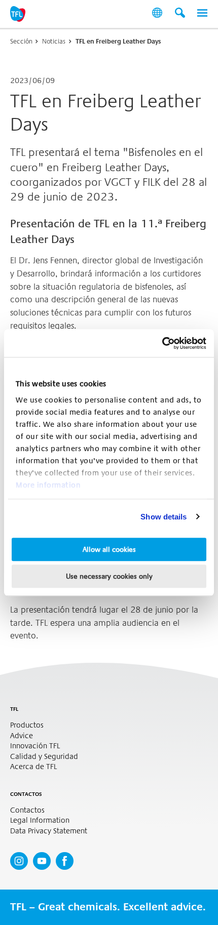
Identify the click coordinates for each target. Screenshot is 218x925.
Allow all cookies (109, 549)
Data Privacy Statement (48, 831)
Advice (21, 736)
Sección (21, 41)
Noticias (53, 41)
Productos (27, 725)
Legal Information (39, 820)
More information (48, 485)
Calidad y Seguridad (44, 756)
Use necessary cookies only (109, 576)
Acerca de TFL (33, 766)
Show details (163, 516)
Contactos (27, 810)
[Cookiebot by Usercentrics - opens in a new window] (162, 343)
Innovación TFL (35, 746)
